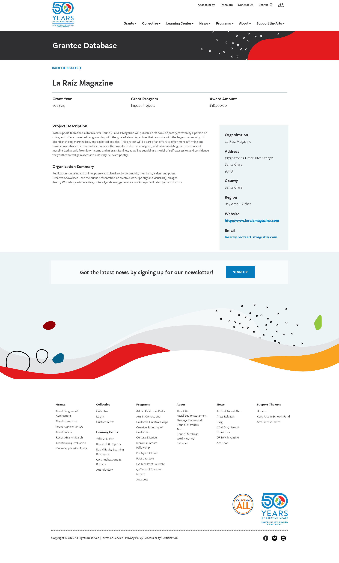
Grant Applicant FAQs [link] (69, 426)
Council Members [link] (188, 424)
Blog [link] (219, 422)
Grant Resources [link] (66, 421)
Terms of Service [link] (112, 537)
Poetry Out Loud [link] (146, 453)
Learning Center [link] (178, 23)
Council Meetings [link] (187, 434)
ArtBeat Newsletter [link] (229, 411)
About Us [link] (182, 411)
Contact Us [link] (245, 5)
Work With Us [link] (185, 438)
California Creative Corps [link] (152, 422)
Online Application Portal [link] (72, 448)
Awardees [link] (142, 479)
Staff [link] (179, 429)
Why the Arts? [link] (105, 438)
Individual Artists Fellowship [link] (146, 445)
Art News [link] (222, 443)
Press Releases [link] (226, 416)
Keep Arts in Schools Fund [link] (273, 416)
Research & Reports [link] (108, 444)
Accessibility (206, 5)
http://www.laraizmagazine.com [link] (252, 220)
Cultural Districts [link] (146, 437)
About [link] (243, 23)
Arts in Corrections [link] (148, 416)
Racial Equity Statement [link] (191, 415)
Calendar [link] (182, 443)
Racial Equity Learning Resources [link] (110, 451)
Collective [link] (150, 23)
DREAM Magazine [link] (228, 437)
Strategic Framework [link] (190, 420)
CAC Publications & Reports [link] (108, 461)
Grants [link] (129, 23)
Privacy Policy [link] (134, 537)
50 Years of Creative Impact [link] (148, 471)
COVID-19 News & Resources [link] (228, 429)
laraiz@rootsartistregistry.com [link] (251, 237)
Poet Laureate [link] (145, 458)
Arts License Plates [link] (268, 422)
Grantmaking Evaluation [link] (71, 443)
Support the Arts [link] (269, 23)
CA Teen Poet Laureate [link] (150, 464)
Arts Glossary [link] (104, 469)
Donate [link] (261, 411)
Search (264, 5)
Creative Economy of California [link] (149, 429)
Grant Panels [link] (64, 432)
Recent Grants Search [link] (69, 437)
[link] (63, 16)
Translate (226, 5)
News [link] (203, 23)
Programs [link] (223, 23)
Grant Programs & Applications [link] (67, 413)
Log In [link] (100, 416)
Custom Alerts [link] (105, 422)
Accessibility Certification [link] (161, 537)
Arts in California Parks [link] (150, 411)
